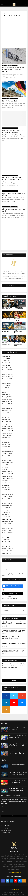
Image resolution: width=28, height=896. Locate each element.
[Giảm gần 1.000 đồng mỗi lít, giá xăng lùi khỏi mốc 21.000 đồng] (4, 753)
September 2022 (6, 462)
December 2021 (6, 471)
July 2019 (4, 537)
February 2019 (6, 548)
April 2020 (4, 517)
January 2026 (5, 372)
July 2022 (4, 467)
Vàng (2, 828)
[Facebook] (3, 880)
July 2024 (4, 412)
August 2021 (5, 480)
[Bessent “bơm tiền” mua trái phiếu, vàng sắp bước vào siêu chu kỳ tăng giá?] (20, 338)
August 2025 (5, 383)
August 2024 (5, 410)
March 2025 (5, 394)
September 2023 (6, 435)
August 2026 (5, 356)
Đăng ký (15, 598)
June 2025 (5, 387)
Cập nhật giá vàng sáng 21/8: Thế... (7, 343)
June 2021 (5, 485)
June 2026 (5, 360)
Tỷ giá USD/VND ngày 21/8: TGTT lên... (18, 331)
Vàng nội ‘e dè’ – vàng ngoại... (18, 319)
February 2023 (6, 451)
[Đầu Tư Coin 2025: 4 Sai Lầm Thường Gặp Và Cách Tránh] (4, 790)
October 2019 (5, 530)
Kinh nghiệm (12, 894)
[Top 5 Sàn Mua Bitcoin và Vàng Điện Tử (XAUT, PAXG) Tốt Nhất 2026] (4, 774)
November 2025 (6, 376)
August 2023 (5, 437)
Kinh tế (4, 65)
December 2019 (6, 526)
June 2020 (5, 512)
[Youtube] (15, 880)
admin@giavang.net (18, 278)
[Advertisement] (14, 33)
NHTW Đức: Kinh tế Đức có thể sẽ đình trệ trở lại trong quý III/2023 (13, 69)
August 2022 (5, 464)
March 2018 (5, 553)
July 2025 (4, 385)
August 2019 (5, 535)
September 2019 (6, 532)
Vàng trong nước (19, 892)
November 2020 (6, 501)
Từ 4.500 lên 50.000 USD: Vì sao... (7, 330)
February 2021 (6, 494)
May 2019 (4, 541)
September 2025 (6, 381)
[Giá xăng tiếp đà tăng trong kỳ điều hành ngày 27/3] (4, 729)
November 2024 (6, 403)
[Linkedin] (11, 880)
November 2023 (6, 430)
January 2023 (5, 453)
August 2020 (5, 507)
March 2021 (5, 492)
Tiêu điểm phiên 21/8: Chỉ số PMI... (19, 308)
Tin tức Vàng (12, 892)
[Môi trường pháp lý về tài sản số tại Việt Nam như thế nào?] (4, 782)
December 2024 (6, 401)
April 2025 (4, 392)
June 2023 (5, 442)
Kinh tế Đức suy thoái (9, 101)
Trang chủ (5, 892)
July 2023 (4, 440)
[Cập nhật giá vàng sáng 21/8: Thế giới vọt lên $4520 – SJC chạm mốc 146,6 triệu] (8, 338)
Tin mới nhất (15, 65)
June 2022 (5, 469)
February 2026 (6, 369)
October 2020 (5, 503)
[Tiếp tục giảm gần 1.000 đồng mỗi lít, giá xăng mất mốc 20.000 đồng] (4, 745)
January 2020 (5, 523)
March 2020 (5, 519)
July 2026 (4, 358)
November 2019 (6, 528)
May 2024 (4, 417)
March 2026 (5, 367)
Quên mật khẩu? (6, 597)
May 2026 (4, 363)
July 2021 (4, 483)
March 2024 (5, 421)
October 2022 (5, 460)
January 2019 (5, 551)
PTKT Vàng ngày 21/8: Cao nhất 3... (7, 319)
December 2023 (6, 428)
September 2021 (6, 478)
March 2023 (5, 449)
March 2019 (5, 546)
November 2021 (6, 473)
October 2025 (5, 378)
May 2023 (4, 444)
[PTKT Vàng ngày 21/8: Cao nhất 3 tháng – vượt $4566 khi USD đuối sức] (8, 314)
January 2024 (5, 426)
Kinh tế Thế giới (9, 65)
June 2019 (5, 539)
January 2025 (5, 399)
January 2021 (5, 496)
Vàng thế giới (4, 830)
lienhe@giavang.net (16, 872)
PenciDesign (17, 889)
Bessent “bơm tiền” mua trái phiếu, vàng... (19, 344)
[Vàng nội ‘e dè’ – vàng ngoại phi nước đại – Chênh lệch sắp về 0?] (20, 314)
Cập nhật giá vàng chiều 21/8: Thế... (7, 308)
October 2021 (5, 476)
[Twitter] (7, 880)
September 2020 (6, 505)
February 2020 (6, 521)
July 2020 (4, 510)
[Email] (20, 880)
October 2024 (5, 406)
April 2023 (4, 446)
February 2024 (6, 424)
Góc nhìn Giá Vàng (20, 894)
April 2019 (4, 544)
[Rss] (24, 880)
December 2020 (6, 498)
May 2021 (4, 487)
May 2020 (4, 514)
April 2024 (4, 419)
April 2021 (4, 489)
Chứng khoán (4, 832)
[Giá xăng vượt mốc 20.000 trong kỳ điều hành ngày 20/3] (4, 737)
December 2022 (6, 455)
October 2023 (5, 433)
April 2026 (4, 365)
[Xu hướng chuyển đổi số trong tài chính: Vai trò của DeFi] (4, 766)
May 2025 (4, 390)
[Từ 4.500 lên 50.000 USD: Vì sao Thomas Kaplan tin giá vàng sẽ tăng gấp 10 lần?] (8, 326)
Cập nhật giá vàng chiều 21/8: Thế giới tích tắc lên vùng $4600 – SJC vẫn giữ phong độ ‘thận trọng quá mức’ (14, 623)
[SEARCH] (24, 610)
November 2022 (6, 458)
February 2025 (6, 396)
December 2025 (6, 374)
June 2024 (5, 415)
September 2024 (6, 408)
